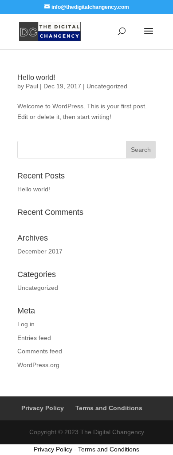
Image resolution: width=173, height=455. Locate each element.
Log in (26, 324)
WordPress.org (38, 364)
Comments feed (39, 351)
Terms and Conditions (108, 407)
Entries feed (34, 337)
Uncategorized (106, 86)
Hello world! (36, 77)
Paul (32, 86)
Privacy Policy (42, 407)
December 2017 (40, 251)
